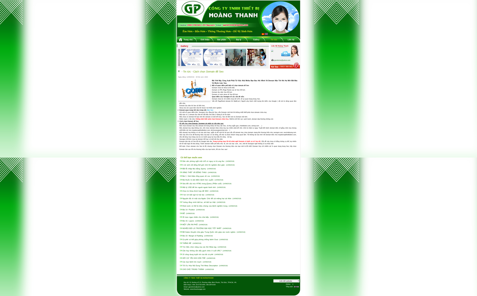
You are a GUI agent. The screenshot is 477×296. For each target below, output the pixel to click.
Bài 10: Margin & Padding (192, 236)
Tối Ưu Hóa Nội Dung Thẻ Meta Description (200, 266)
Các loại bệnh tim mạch (191, 262)
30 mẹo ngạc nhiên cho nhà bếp (195, 217)
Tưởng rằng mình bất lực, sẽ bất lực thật (199, 202)
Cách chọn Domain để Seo (208, 71)
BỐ (183, 213)
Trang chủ (188, 40)
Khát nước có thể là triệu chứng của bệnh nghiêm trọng (204, 206)
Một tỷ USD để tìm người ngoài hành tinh (199, 187)
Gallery (256, 40)
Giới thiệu (205, 40)
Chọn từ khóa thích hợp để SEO (195, 191)
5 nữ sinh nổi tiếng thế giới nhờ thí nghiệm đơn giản (203, 165)
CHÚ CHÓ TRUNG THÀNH (193, 269)
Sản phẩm (221, 40)
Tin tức (274, 40)
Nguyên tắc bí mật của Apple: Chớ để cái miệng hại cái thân (206, 198)
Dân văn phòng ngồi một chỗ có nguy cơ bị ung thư (203, 161)
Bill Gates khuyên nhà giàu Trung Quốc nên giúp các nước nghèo (208, 232)
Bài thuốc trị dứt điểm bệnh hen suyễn (197, 180)
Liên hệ (291, 40)
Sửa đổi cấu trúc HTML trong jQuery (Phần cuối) (202, 184)
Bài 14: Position (188, 210)
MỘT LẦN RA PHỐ (190, 225)
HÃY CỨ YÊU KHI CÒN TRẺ (193, 258)
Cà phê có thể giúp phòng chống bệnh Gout (200, 239)
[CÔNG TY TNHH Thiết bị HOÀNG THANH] (238, 36)
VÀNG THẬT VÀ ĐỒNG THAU (194, 172)
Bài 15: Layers (188, 221)
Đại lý (238, 40)
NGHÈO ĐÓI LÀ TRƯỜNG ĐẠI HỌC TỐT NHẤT (201, 228)
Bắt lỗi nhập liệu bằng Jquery (194, 169)
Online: (288, 284)
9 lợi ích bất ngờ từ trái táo (193, 195)
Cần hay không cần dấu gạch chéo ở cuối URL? (201, 251)
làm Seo (210, 110)
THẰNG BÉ (186, 243)
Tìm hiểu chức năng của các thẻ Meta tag (199, 247)
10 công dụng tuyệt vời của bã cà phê (197, 254)
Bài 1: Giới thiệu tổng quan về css (196, 176)
